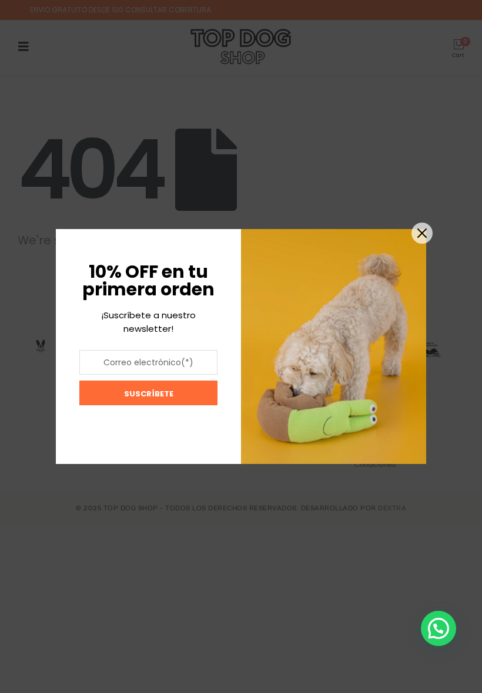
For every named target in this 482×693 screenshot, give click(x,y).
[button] (438, 628)
